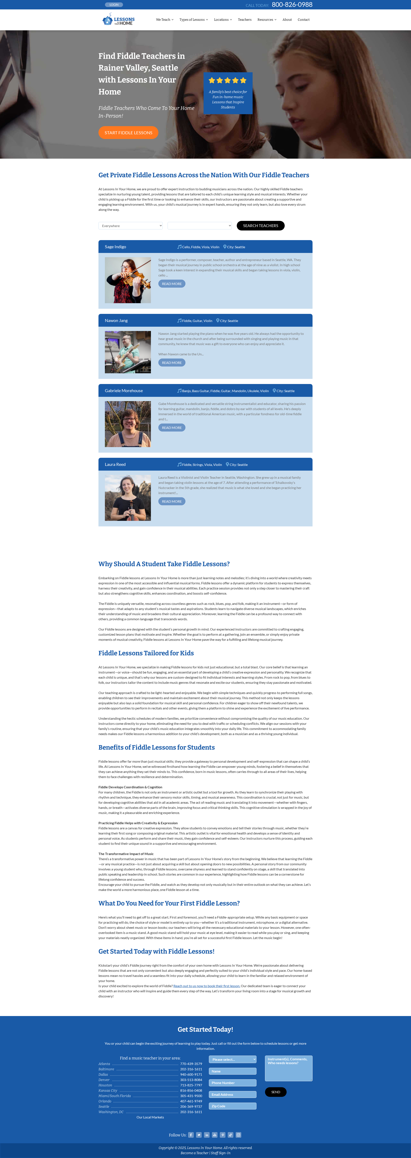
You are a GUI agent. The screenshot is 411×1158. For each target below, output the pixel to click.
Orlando (104, 1101)
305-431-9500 (191, 1096)
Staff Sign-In (221, 1153)
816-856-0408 (191, 1090)
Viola (205, 247)
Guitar (197, 321)
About (287, 20)
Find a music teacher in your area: (150, 1058)
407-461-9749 (191, 1101)
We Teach (163, 20)
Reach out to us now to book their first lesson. (206, 986)
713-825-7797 (191, 1085)
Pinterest (222, 1135)
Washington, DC (111, 1112)
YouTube (214, 1135)
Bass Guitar (200, 391)
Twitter (199, 1135)
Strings (198, 464)
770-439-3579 (191, 1064)
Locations (221, 20)
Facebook (191, 1135)
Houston (105, 1085)
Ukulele (253, 391)
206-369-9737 (191, 1106)
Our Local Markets (150, 1117)
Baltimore (106, 1069)
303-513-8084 (191, 1080)
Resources (265, 20)
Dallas (103, 1074)
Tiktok (230, 1135)
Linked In (207, 1135)
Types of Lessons (192, 20)
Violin (215, 247)
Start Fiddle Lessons (128, 132)
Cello (186, 247)
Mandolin (239, 391)
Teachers (245, 20)
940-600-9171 (191, 1074)
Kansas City (107, 1091)
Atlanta (104, 1064)
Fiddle (195, 247)
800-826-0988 (292, 4)
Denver (104, 1080)
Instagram (238, 1135)
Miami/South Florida (114, 1096)
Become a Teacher (194, 1153)
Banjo (186, 391)
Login (114, 4)
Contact (304, 20)
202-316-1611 (191, 1069)
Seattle (240, 247)
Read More (172, 284)
